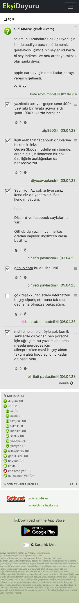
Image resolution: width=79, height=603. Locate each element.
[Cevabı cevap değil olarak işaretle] (8, 104)
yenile (64, 383)
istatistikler (40, 498)
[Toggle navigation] (70, 6)
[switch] (25, 545)
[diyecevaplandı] (57, 180)
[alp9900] (57, 130)
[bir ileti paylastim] (57, 258)
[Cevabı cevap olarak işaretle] (8, 296)
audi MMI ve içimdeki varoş (34, 29)
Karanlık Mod (45, 544)
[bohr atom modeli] (58, 94)
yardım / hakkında (45, 505)
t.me (18, 208)
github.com (23, 268)
